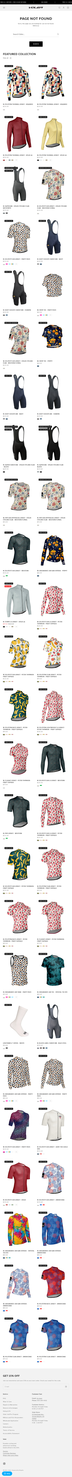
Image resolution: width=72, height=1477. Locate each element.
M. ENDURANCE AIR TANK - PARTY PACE (17, 992)
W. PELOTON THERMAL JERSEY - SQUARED (52, 104)
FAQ (4, 1398)
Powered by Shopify (18, 1470)
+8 (50, 160)
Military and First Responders (13, 1417)
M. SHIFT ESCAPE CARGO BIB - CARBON (17, 310)
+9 (16, 160)
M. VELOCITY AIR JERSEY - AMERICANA (50, 1200)
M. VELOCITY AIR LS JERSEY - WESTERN (51, 780)
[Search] (58, 34)
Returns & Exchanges (10, 1408)
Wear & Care (7, 1401)
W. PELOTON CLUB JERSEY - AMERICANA (17, 1356)
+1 (16, 263)
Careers (5, 1424)
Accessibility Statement (11, 1433)
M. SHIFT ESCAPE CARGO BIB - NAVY (50, 259)
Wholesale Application (10, 1420)
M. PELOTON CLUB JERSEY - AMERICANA (51, 1356)
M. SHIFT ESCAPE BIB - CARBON (48, 414)
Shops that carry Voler (10, 1455)
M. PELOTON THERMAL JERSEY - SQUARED (18, 104)
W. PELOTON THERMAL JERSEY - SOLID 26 (52, 155)
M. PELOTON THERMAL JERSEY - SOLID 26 (17, 155)
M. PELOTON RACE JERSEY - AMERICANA (51, 1304)
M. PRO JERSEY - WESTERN (12, 833)
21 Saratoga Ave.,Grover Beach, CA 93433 (38, 1416)
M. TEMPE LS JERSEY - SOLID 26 (14, 622)
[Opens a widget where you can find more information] (7, 1473)
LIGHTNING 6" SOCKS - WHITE (13, 1043)
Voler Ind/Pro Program (10, 1414)
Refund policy (7, 1427)
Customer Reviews (9, 1453)
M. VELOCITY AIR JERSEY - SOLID (14, 1200)
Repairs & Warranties (10, 1405)
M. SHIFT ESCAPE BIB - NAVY (13, 414)
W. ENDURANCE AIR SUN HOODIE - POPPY (52, 570)
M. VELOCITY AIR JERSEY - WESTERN (16, 570)
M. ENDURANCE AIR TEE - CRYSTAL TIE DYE (52, 992)
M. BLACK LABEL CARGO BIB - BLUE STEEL (51, 1043)
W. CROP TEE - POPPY (44, 361)
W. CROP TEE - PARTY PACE (46, 310)
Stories (5, 1451)
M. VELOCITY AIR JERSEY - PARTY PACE (16, 259)
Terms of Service (9, 1430)
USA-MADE (33, 2)
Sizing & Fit (7, 1411)
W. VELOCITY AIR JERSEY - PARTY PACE (16, 1147)
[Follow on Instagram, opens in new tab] (4, 1463)
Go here (39, 1398)
